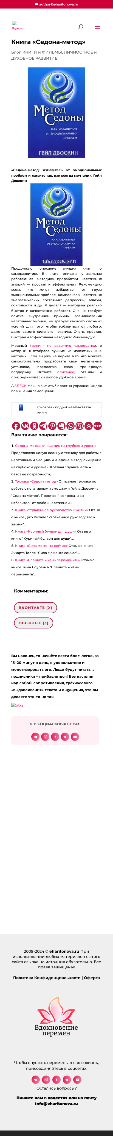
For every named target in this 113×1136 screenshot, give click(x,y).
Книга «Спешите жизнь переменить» (47, 560)
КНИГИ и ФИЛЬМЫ (42, 52)
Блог (16, 52)
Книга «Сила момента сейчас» (41, 546)
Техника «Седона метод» (36, 481)
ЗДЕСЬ (21, 386)
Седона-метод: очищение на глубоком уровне (56, 446)
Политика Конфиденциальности (47, 977)
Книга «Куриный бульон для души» (45, 531)
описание (65, 372)
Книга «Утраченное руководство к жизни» (51, 510)
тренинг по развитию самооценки (63, 345)
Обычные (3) (34, 623)
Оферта (92, 977)
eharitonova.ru (64, 951)
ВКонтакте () (35, 607)
